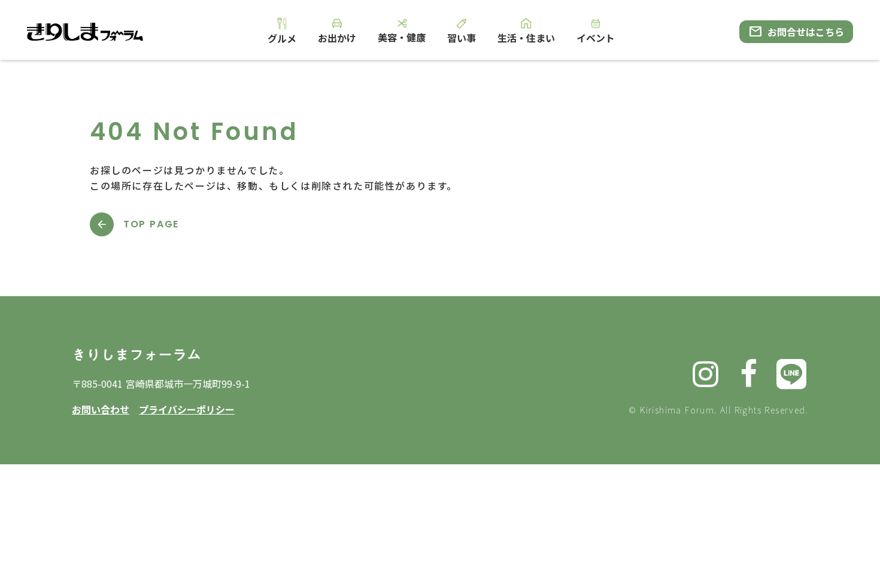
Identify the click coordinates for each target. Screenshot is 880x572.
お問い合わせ (100, 409)
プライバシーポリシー (187, 409)
